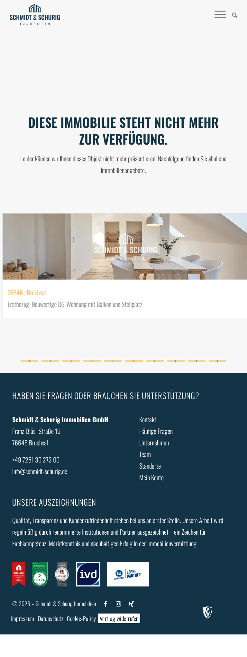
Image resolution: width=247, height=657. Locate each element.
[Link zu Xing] (131, 603)
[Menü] (217, 14)
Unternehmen (154, 442)
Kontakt (147, 419)
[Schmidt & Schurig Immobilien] (35, 14)
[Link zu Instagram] (118, 603)
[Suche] (231, 14)
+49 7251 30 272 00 (35, 459)
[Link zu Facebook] (105, 603)
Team (145, 454)
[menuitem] (231, 14)
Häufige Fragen (156, 431)
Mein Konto (151, 477)
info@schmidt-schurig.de (39, 471)
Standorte (150, 466)
